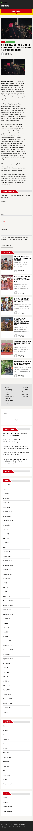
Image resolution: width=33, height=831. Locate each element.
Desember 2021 (7, 699)
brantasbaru (7, 53)
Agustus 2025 (7, 525)
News (4, 744)
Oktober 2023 (7, 610)
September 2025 (8, 520)
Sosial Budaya (7, 775)
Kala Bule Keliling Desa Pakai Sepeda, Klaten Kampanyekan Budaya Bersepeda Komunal (22, 363)
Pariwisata (6, 753)
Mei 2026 (6, 494)
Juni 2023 (6, 627)
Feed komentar (7, 806)
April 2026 (6, 498)
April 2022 (6, 681)
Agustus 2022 (7, 663)
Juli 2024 (5, 583)
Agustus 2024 (7, 578)
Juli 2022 (5, 667)
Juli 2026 (5, 489)
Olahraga (5, 748)
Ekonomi (5, 726)
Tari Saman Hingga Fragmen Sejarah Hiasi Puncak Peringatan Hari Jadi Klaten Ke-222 (22, 279)
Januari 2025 (7, 556)
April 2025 (6, 543)
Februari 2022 (7, 690)
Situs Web (4, 229)
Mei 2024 (6, 587)
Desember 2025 (8, 511)
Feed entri (6, 802)
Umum (5, 779)
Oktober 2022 (7, 654)
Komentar (4, 201)
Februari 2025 (7, 552)
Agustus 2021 (7, 708)
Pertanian (6, 766)
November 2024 (8, 565)
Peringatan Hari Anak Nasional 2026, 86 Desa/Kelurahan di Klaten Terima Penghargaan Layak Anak (21, 321)
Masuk (5, 798)
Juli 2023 (5, 623)
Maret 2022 (6, 685)
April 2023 (6, 636)
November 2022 (8, 650)
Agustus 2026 (7, 485)
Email (3, 222)
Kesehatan (6, 739)
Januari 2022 (7, 694)
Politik (5, 770)
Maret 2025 (6, 547)
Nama (3, 214)
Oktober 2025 (7, 516)
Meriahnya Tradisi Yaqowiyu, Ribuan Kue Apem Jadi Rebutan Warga (15, 434)
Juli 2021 (5, 712)
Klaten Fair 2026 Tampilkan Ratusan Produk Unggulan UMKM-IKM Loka (21, 299)
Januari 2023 (7, 641)
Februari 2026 (7, 507)
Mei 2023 (6, 632)
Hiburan (5, 730)
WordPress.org (7, 811)
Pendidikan (6, 761)
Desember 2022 (8, 645)
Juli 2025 (5, 529)
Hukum (5, 735)
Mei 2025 (6, 538)
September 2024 (8, 574)
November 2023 (8, 605)
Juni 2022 (6, 672)
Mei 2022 (6, 676)
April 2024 (6, 592)
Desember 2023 (8, 601)
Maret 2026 (6, 503)
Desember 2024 (8, 560)
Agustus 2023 (7, 618)
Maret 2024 (6, 596)
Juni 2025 (6, 534)
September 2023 (8, 614)
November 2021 (7, 703)
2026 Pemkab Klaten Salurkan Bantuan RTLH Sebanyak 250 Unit (22, 343)
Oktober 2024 (7, 569)
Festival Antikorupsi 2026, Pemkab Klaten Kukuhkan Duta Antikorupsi (22, 258)
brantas (5, 5)
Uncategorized (7, 784)
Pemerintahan (7, 757)
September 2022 (8, 659)
